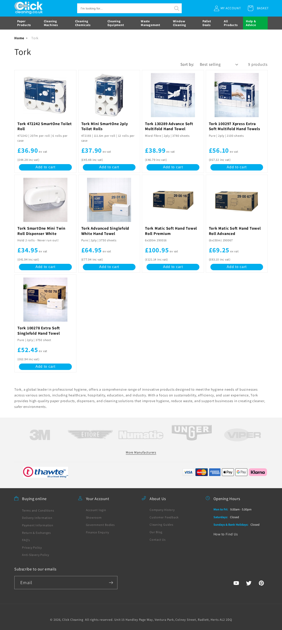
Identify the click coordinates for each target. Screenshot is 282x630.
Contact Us (158, 539)
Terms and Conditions (38, 510)
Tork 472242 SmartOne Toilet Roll (44, 126)
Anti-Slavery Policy (35, 555)
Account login (96, 510)
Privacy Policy (32, 547)
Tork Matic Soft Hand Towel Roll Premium (171, 231)
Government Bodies (100, 525)
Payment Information (37, 525)
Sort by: (187, 64)
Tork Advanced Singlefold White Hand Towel (105, 231)
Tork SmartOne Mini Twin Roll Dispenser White (41, 231)
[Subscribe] (111, 582)
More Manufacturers (141, 452)
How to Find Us (225, 534)
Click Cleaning (72, 619)
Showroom (94, 517)
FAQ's (26, 540)
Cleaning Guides (161, 525)
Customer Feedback (164, 517)
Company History (162, 510)
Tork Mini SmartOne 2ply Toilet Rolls (104, 126)
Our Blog (156, 532)
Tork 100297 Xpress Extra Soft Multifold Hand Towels (234, 126)
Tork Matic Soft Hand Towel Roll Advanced (235, 231)
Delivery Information (37, 518)
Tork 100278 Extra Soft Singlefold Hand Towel (38, 331)
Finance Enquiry (97, 532)
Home (19, 38)
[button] (129, 8)
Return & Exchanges (36, 532)
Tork (35, 38)
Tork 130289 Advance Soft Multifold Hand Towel (169, 126)
